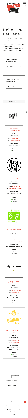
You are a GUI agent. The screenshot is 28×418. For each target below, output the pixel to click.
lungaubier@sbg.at (15, 140)
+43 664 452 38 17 (16, 340)
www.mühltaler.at (15, 342)
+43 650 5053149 (16, 138)
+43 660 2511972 (16, 239)
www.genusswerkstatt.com (15, 188)
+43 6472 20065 (16, 186)
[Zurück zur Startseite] (13, 13)
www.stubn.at (15, 292)
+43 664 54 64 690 (16, 290)
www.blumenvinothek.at (15, 241)
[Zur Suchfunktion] (25, 5)
